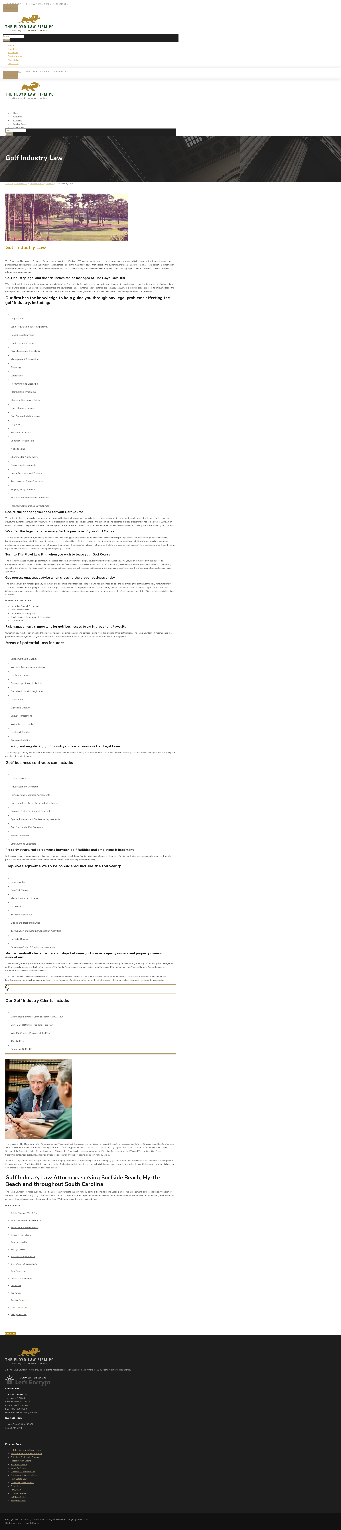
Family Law (16, 1292)
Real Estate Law (19, 1271)
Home (11, 45)
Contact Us (13, 63)
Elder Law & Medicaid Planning (25, 1227)
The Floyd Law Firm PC (34, 1519)
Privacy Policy (23, 1523)
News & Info (14, 60)
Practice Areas (15, 56)
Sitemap (35, 1523)
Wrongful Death (18, 1249)
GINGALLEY (82, 1519)
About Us (12, 49)
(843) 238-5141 (22, 1405)
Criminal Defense (19, 1300)
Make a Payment (10, 7)
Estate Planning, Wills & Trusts (25, 1213)
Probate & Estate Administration (26, 1220)
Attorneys (13, 52)
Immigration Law (19, 1314)
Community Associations (22, 1278)
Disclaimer (10, 1523)
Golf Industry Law (19, 1307)
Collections (16, 1285)
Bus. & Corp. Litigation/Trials (24, 1263)
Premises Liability (19, 1242)
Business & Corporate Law (23, 1256)
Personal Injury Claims (21, 1235)
